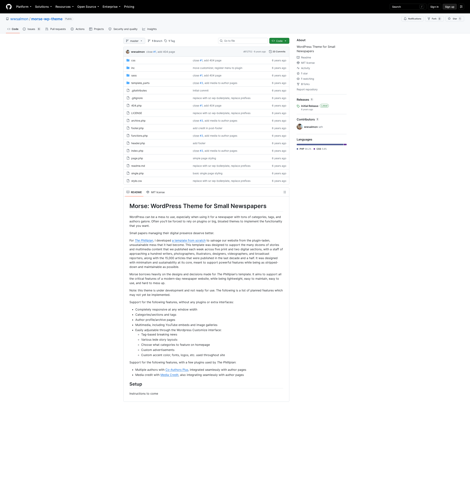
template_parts (140, 82)
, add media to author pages (220, 82)
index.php (137, 150)
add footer (199, 143)
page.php (137, 158)
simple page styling (204, 158)
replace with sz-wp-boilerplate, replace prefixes (221, 98)
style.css (136, 180)
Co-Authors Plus (176, 369)
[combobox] (244, 41)
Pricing (129, 6)
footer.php (137, 128)
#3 (201, 82)
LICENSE (136, 113)
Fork (436, 18)
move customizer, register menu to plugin (217, 67)
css (133, 60)
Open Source (86, 6)
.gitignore (137, 98)
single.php (137, 173)
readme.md (138, 165)
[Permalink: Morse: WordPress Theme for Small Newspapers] (126, 206)
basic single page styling (208, 173)
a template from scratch (189, 240)
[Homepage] (9, 7)
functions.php (139, 135)
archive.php (138, 120)
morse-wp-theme (47, 19)
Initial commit (201, 90)
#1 (154, 51)
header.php (138, 143)
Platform (22, 6)
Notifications (414, 18)
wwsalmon (19, 19)
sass (134, 75)
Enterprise (110, 6)
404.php (136, 105)
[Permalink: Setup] (126, 384)
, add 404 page (165, 51)
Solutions (42, 6)
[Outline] (284, 192)
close (149, 51)
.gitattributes (139, 90)
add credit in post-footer (207, 128)
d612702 (247, 51)
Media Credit (169, 375)
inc (133, 67)
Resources (63, 6)
